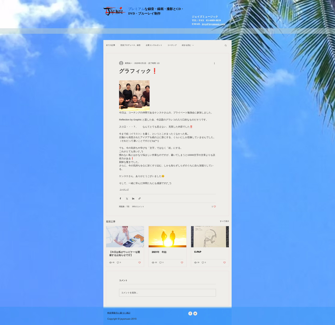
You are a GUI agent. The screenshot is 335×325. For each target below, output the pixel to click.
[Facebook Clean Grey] (190, 313)
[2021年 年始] (167, 236)
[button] (225, 45)
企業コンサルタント (154, 45)
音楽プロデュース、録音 (130, 45)
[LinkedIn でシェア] (133, 198)
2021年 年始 (159, 252)
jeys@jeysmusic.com (213, 23)
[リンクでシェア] (139, 198)
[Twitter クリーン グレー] (195, 313)
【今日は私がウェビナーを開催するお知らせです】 (124, 253)
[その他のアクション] (214, 63)
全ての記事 (110, 45)
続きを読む (186, 45)
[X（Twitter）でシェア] (126, 198)
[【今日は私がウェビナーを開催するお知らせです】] (125, 236)
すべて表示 (224, 221)
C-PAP (197, 251)
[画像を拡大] (134, 95)
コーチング (172, 45)
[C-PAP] (210, 236)
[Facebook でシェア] (120, 198)
